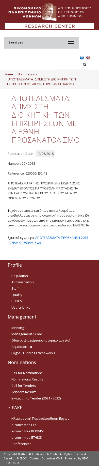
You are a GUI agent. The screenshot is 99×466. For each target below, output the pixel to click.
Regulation (19, 275)
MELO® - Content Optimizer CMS (39, 458)
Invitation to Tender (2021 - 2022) (36, 398)
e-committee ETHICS (26, 437)
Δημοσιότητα (21, 346)
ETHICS (16, 301)
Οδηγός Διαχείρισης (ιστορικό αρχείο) (40, 340)
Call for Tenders (23, 385)
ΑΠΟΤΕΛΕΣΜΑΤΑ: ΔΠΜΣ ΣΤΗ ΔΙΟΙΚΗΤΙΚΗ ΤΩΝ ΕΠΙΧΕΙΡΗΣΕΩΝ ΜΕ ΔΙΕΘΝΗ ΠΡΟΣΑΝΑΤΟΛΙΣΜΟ (40, 82)
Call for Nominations (27, 373)
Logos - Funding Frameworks (33, 353)
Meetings (18, 327)
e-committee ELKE (24, 424)
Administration (22, 282)
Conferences (21, 443)
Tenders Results (24, 392)
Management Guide (26, 334)
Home (8, 74)
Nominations (27, 74)
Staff (15, 288)
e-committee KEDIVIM (27, 431)
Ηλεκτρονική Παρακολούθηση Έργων (40, 418)
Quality (16, 294)
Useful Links (20, 307)
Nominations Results (27, 379)
